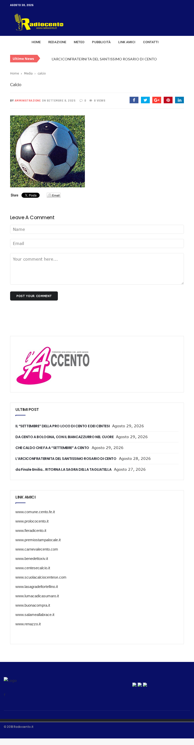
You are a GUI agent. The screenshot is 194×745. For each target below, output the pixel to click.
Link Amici (126, 42)
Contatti (151, 42)
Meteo (79, 42)
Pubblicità (101, 42)
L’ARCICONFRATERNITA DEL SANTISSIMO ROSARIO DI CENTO (104, 59)
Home (36, 42)
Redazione (57, 42)
